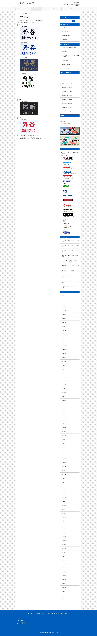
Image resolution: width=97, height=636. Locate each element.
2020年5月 (64, 587)
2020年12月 (64, 560)
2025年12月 (64, 326)
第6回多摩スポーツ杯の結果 (67, 87)
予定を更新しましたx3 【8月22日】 (68, 240)
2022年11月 (64, 470)
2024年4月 (64, 404)
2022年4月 (64, 497)
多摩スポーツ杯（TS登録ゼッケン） (51, 8)
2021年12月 (64, 513)
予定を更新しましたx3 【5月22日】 (68, 275)
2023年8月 (64, 435)
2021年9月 (64, 525)
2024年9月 (64, 384)
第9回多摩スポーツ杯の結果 (67, 76)
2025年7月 (64, 345)
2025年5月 (64, 353)
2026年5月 (64, 306)
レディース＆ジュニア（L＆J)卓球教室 (69, 47)
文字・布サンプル (36, 8)
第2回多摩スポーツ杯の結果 (67, 103)
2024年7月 (64, 392)
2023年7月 (64, 439)
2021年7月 (64, 532)
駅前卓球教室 (64, 51)
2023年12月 (64, 419)
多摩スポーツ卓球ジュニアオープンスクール (70, 68)
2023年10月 (64, 427)
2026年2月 (64, 318)
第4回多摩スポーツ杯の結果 (67, 95)
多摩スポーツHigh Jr (65, 60)
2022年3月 (64, 501)
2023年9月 (64, 431)
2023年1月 (64, 462)
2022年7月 (64, 486)
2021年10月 (64, 521)
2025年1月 (64, 369)
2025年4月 (64, 357)
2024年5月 (64, 400)
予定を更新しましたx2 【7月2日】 (68, 255)
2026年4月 (64, 310)
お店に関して (64, 27)
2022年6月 (64, 490)
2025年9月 (64, 338)
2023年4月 (64, 451)
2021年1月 (64, 556)
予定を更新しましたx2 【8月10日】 (68, 245)
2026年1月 (64, 322)
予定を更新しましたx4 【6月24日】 (68, 265)
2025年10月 (64, 334)
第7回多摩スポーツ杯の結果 (67, 83)
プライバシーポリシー (66, 31)
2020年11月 (64, 564)
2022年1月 (64, 509)
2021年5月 (64, 540)
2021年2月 (64, 552)
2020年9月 (64, 571)
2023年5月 (64, 447)
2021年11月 (64, 517)
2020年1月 (64, 603)
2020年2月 (64, 599)
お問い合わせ (76, 5)
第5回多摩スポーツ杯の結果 (67, 91)
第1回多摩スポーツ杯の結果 (67, 107)
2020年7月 (64, 579)
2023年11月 (64, 423)
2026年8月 (64, 295)
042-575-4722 (66, 4)
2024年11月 (64, 377)
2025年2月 (64, 365)
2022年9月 (64, 478)
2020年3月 (64, 595)
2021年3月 (64, 548)
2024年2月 (64, 412)
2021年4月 (64, 544)
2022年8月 (64, 482)
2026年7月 (64, 299)
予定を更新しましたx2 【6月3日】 (68, 270)
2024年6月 (64, 396)
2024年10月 (64, 380)
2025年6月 (64, 349)
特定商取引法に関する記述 (67, 35)
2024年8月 (64, 388)
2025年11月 (64, 330)
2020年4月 (64, 591)
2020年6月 (64, 583)
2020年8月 (64, 575)
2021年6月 (64, 536)
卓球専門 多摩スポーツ (25, 3)
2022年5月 (64, 493)
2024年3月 (64, 408)
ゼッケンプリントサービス (23, 8)
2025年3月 (64, 361)
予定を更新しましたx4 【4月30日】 (68, 286)
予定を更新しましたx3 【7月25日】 (68, 250)
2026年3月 (64, 314)
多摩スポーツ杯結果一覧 (69, 8)
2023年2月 (64, 458)
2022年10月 (64, 474)
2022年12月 (64, 466)
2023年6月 (64, 443)
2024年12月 (64, 373)
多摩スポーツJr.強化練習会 (67, 64)
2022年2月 (64, 505)
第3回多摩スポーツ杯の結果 (67, 99)
